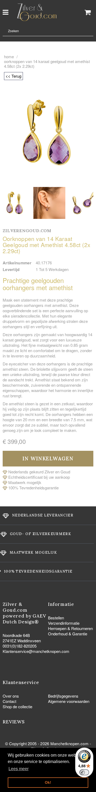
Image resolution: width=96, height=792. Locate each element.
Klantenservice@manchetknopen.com (36, 651)
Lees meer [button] (19, 768)
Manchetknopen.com (69, 743)
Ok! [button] (48, 782)
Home (9, 56)
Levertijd (11, 269)
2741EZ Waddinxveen (22, 640)
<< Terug (13, 76)
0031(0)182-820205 (20, 646)
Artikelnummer (17, 263)
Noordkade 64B (16, 635)
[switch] (84, 772)
